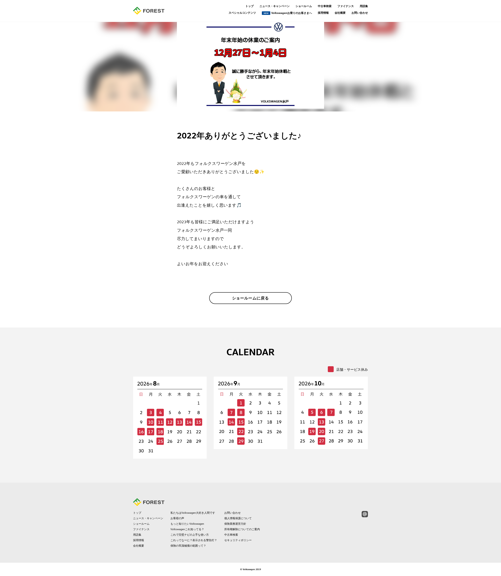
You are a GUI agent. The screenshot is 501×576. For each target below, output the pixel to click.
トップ (249, 6)
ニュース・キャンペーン (275, 6)
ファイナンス (345, 6)
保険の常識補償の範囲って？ (188, 545)
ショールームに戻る (250, 298)
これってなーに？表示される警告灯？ (193, 540)
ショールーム (304, 6)
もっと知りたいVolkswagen (187, 523)
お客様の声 (177, 518)
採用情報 (323, 12)
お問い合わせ (359, 12)
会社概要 (340, 12)
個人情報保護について (238, 518)
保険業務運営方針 (235, 523)
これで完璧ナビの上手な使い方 (189, 534)
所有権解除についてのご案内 (242, 529)
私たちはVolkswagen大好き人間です (192, 512)
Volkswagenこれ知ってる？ (187, 529)
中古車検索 (325, 6)
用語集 (364, 6)
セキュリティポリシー (238, 540)
